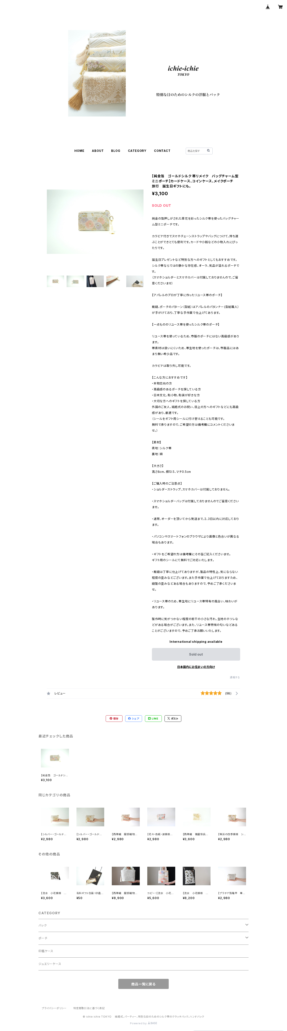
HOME (79, 150)
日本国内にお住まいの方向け (196, 667)
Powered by (139, 1023)
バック (42, 925)
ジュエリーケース (49, 964)
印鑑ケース (45, 951)
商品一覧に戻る (143, 984)
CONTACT (162, 150)
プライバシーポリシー (54, 1008)
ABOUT (98, 150)
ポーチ (42, 938)
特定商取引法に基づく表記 (89, 1008)
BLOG (115, 150)
